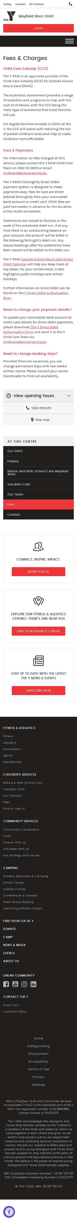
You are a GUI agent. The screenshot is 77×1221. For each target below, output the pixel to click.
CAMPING (10, 868)
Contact (13, 514)
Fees (11, 504)
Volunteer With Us (16, 849)
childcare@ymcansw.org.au (24, 342)
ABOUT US (11, 961)
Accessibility (38, 1061)
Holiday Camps (14, 889)
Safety (7, 4)
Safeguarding (38, 1046)
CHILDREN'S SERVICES (19, 774)
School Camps (14, 882)
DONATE (9, 929)
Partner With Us (14, 842)
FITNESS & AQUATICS (19, 728)
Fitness (8, 736)
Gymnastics (12, 749)
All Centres (36, 4)
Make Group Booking (18, 902)
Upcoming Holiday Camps (22, 908)
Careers (20, 4)
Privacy (38, 1077)
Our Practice (12, 795)
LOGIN (38, 28)
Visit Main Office (15, 1011)
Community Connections (21, 829)
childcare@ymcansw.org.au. (25, 173)
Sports (7, 755)
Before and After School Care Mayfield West (37, 473)
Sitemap (38, 1084)
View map (41, 420)
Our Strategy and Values (21, 855)
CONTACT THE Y (15, 996)
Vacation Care (18, 484)
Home (38, 1038)
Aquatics (9, 742)
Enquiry (13, 461)
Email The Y (11, 1005)
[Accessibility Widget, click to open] (9, 1212)
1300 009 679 (41, 408)
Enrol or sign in (14, 808)
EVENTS (9, 953)
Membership (12, 762)
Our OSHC (15, 451)
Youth (7, 836)
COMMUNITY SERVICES (20, 821)
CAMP (7, 937)
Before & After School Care (22, 783)
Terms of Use (38, 1069)
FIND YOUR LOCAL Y (18, 921)
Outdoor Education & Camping (25, 876)
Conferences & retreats (20, 895)
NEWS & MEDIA (14, 945)
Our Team (15, 494)
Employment (38, 1053)
